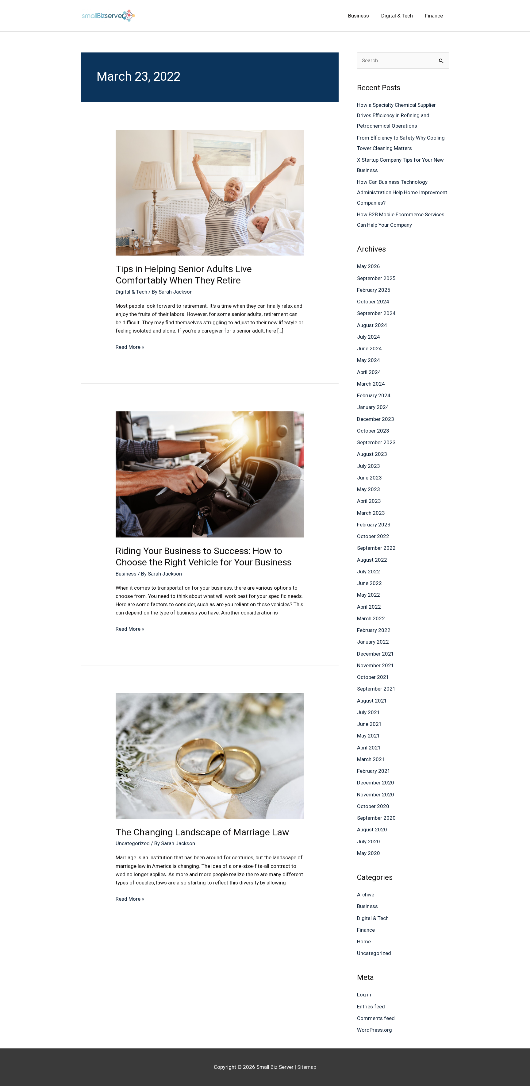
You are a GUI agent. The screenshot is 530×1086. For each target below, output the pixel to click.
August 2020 (372, 829)
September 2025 (376, 278)
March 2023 (371, 513)
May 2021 (368, 736)
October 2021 (373, 677)
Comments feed (376, 1018)
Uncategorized (133, 843)
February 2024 (373, 395)
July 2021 (368, 712)
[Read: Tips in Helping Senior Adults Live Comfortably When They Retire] (210, 192)
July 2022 (368, 571)
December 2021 (375, 654)
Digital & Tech (131, 292)
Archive (365, 895)
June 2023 (369, 478)
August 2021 (372, 701)
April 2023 (369, 501)
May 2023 (368, 489)
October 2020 (373, 806)
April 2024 (369, 372)
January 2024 (373, 407)
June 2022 (369, 583)
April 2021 (369, 748)
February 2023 (373, 525)
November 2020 (375, 794)
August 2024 (372, 325)
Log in (364, 995)
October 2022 (373, 536)
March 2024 (371, 384)
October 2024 (373, 301)
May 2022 (368, 595)
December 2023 (375, 419)
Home (364, 941)
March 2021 (371, 759)
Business (126, 574)
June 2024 (369, 348)
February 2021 (373, 771)
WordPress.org (374, 1030)
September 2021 (376, 689)
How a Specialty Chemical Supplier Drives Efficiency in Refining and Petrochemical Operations (396, 115)
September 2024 (376, 313)
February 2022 (373, 630)
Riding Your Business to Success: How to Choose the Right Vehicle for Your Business (204, 556)
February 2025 (373, 290)
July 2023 (368, 466)
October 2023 (373, 431)
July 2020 (368, 841)
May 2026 (368, 266)
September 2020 (376, 818)
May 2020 (368, 853)
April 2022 (369, 607)
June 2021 (369, 724)
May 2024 (368, 360)
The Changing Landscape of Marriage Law (202, 832)
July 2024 (368, 337)
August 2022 (372, 560)
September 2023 (376, 442)
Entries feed (371, 1006)
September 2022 (376, 548)
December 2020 (375, 783)
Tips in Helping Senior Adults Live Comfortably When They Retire (184, 275)
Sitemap (306, 1067)
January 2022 (373, 642)
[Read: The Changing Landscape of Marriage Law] (210, 756)
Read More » (130, 346)
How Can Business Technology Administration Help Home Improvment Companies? (402, 192)
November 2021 (375, 665)
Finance (366, 930)
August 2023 (372, 454)
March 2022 (371, 618)
